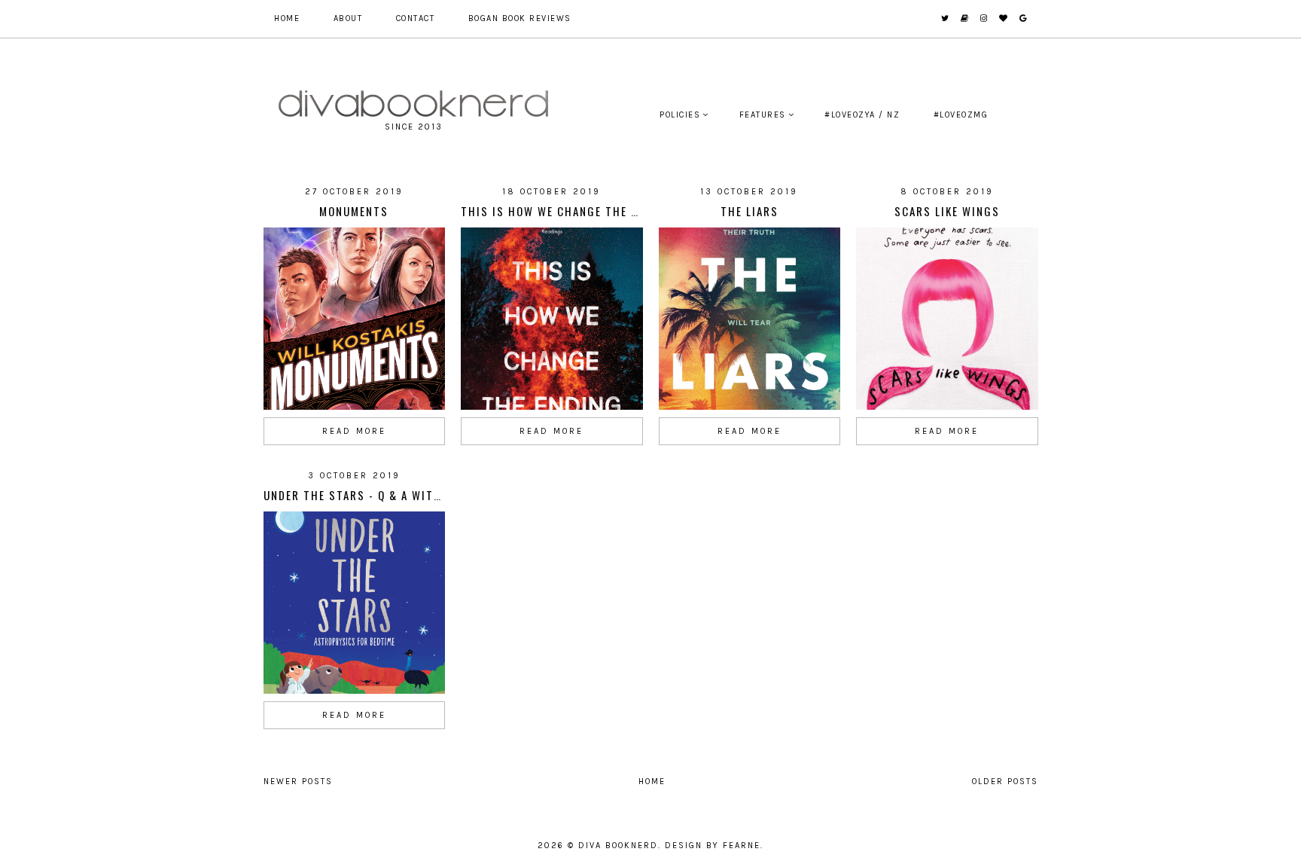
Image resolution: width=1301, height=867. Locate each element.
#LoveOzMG (961, 115)
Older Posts (1005, 781)
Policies (680, 115)
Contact (415, 18)
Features (762, 115)
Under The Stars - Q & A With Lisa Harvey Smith (411, 495)
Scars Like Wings (947, 211)
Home (287, 18)
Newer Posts (298, 781)
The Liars (749, 211)
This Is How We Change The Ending (566, 211)
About (348, 18)
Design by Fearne (712, 845)
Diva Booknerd (618, 845)
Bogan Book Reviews (519, 18)
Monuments (353, 211)
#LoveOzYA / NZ (862, 115)
